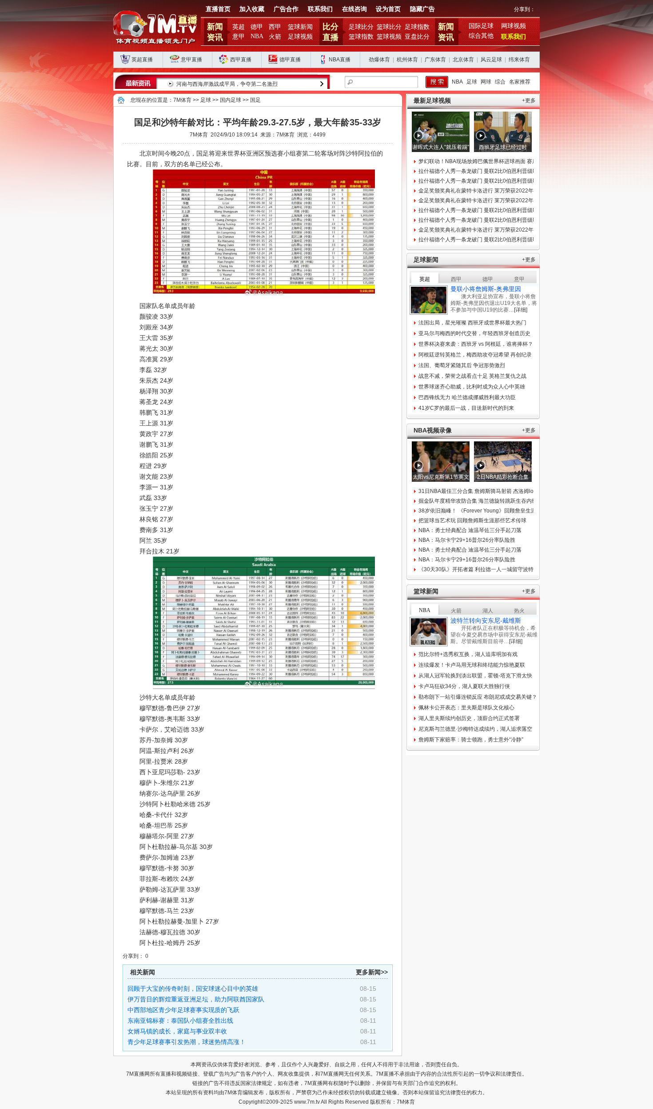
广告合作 (286, 9)
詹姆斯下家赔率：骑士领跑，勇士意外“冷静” (470, 740)
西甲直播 (240, 59)
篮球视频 (389, 36)
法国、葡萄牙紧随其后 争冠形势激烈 (461, 365)
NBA (257, 36)
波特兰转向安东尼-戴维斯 (485, 620)
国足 (255, 100)
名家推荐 (519, 82)
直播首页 (218, 9)
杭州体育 (407, 59)
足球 (471, 82)
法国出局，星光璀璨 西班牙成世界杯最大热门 (472, 323)
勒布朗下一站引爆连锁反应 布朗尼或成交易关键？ (477, 697)
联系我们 (320, 9)
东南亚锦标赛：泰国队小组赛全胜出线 (180, 1020)
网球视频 (513, 26)
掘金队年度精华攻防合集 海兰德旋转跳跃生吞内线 (477, 501)
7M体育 (182, 100)
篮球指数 (361, 36)
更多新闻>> (372, 972)
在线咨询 (354, 9)
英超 (238, 27)
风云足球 (491, 59)
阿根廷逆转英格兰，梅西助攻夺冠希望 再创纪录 (475, 355)
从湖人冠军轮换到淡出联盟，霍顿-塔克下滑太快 (475, 676)
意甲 (238, 36)
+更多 (529, 100)
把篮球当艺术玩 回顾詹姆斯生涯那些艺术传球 (472, 520)
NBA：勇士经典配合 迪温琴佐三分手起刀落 (470, 530)
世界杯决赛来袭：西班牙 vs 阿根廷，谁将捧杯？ (475, 344)
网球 (486, 82)
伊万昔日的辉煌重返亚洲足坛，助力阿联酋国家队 (195, 999)
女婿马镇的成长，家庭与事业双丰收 (177, 1031)
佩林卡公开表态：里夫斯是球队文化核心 (466, 708)
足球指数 (417, 27)
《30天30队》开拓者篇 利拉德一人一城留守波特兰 (478, 569)
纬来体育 (519, 59)
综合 (500, 82)
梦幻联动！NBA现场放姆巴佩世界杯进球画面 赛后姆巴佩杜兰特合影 (499, 161)
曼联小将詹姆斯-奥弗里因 (485, 288)
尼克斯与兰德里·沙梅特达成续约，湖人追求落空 (475, 729)
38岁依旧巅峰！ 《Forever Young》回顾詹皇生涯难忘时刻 (487, 511)
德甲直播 (290, 59)
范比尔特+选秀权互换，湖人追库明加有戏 (468, 654)
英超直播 (142, 59)
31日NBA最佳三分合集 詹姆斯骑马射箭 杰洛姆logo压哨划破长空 (495, 491)
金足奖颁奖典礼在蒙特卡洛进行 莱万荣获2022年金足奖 (483, 191)
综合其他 (481, 35)
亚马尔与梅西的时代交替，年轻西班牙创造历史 (474, 333)
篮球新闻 (300, 27)
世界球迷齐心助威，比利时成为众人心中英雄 (471, 387)
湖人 (487, 611)
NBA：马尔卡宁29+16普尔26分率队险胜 (466, 540)
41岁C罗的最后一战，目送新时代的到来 (466, 408)
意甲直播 (191, 59)
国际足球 (481, 26)
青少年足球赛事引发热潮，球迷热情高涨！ (186, 1041)
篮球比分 (389, 27)
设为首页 (388, 9)
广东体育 (435, 59)
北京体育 (463, 59)
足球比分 (361, 27)
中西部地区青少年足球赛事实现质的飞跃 (183, 1009)
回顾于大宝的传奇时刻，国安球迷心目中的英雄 (192, 988)
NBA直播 (339, 59)
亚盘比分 (417, 36)
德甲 (257, 27)
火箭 (275, 36)
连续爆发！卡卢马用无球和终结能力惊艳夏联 (471, 665)
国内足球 (230, 100)
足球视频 (300, 36)
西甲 (275, 27)
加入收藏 (251, 9)
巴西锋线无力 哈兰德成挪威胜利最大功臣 (467, 397)
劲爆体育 (379, 59)
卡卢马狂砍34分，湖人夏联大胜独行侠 (464, 686)
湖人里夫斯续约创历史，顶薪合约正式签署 (469, 718)
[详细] (520, 310)
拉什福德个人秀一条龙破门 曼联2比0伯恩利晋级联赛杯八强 (488, 171)
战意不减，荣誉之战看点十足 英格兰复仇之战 (472, 376)
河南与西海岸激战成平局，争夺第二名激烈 (227, 84)
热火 (519, 611)
